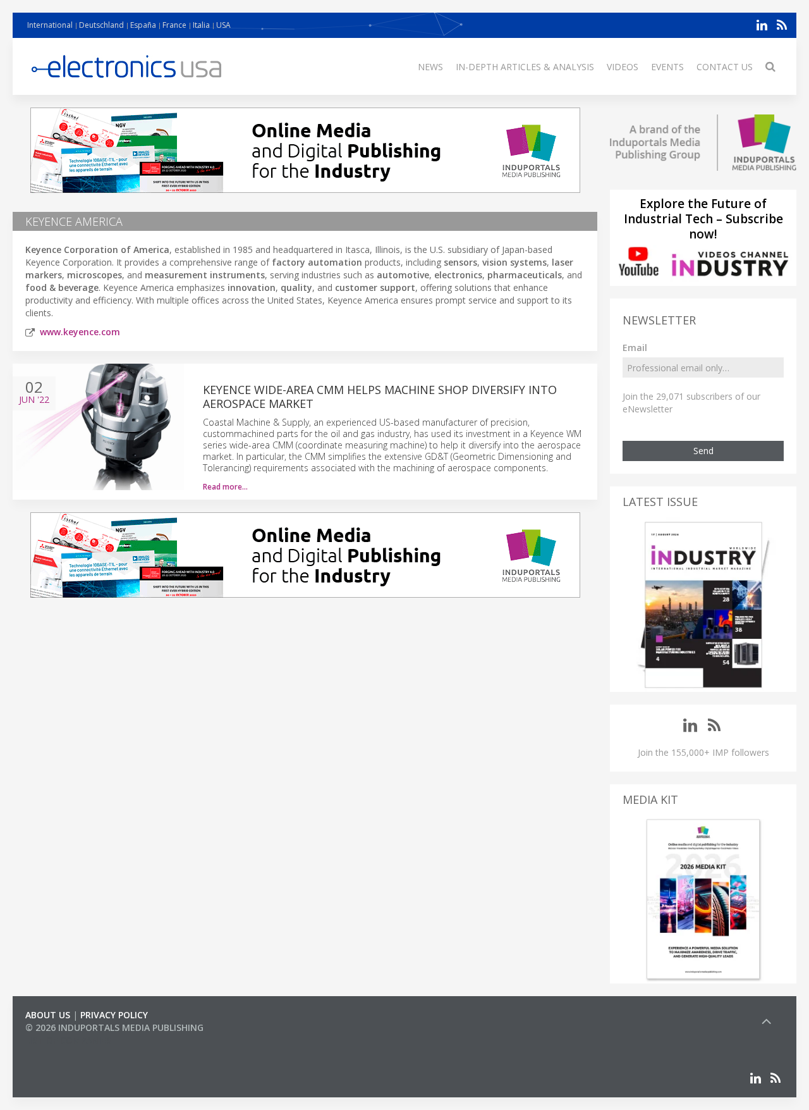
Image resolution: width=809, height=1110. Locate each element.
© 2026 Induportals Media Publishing (114, 1027)
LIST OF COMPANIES (68, 1040)
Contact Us (724, 67)
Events (667, 67)
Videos (622, 67)
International (50, 25)
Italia (201, 25)
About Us (47, 1015)
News (430, 67)
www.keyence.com (80, 332)
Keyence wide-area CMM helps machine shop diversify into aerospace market (380, 396)
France (174, 25)
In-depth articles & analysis (525, 67)
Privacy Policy (114, 1015)
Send (703, 451)
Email (635, 348)
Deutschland (101, 25)
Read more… (225, 486)
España (143, 25)
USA (223, 25)
